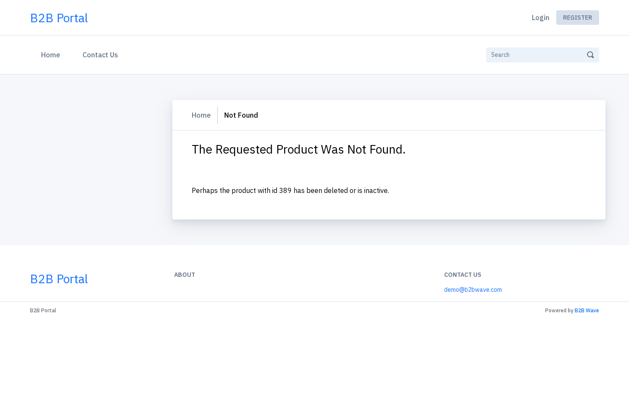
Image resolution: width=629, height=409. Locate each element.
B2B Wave (587, 310)
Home (52, 54)
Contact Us (100, 54)
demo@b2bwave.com (473, 289)
